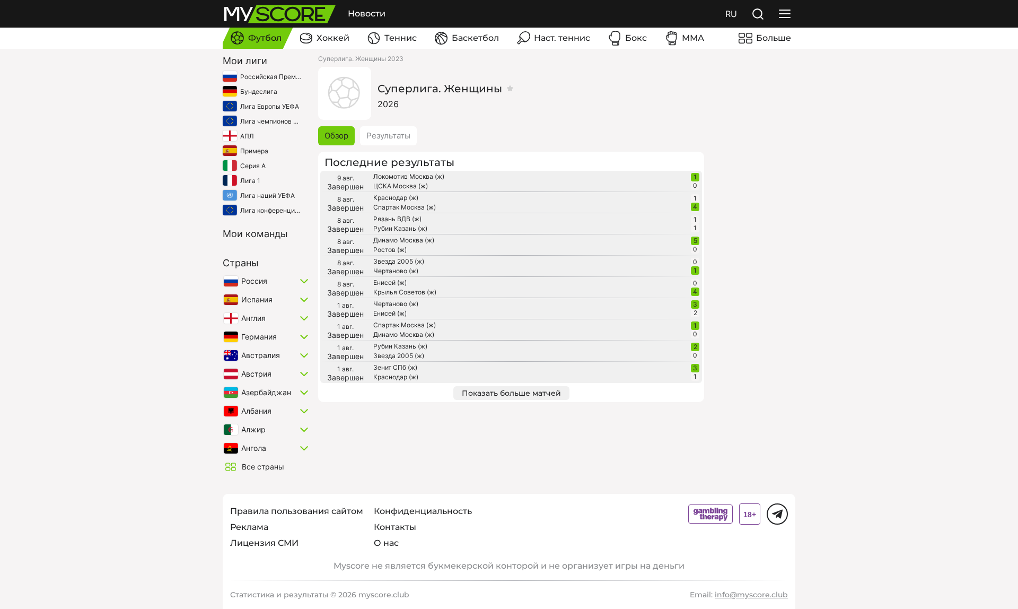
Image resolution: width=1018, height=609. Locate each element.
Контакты (395, 527)
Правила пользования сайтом (296, 511)
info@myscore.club (751, 594)
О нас (386, 543)
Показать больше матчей (511, 393)
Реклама (249, 527)
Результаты (388, 135)
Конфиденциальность (423, 511)
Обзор (336, 135)
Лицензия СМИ (264, 543)
